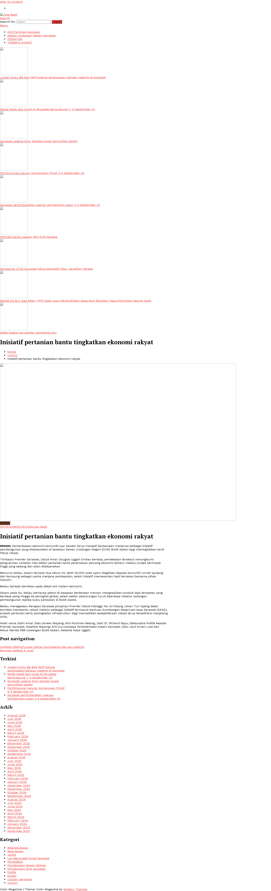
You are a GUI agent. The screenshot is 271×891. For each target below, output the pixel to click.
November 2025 (18, 747)
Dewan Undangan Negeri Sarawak (31, 35)
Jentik (11, 855)
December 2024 (18, 785)
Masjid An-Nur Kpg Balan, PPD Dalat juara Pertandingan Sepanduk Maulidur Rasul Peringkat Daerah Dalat (75, 300)
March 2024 (15, 817)
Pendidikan (15, 862)
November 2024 (18, 789)
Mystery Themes (75, 889)
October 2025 (16, 750)
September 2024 (19, 796)
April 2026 (14, 729)
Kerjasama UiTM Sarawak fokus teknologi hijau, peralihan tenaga (46, 269)
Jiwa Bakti (40, 526)
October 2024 (17, 792)
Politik (11, 872)
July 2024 (14, 803)
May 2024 (14, 810)
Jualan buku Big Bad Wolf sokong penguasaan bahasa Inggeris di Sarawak (53, 77)
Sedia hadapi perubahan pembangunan (28, 332)
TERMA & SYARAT (19, 42)
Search (5, 18)
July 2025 (14, 761)
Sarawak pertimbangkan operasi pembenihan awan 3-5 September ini (50, 205)
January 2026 (17, 740)
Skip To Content (11, 2)
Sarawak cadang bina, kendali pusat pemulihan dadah (39, 141)
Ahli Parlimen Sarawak (23, 32)
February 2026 (17, 736)
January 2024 (17, 824)
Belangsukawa (17, 848)
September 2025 (19, 754)
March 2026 (15, 733)
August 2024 (16, 799)
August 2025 (16, 757)
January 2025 (17, 782)
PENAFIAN (14, 39)
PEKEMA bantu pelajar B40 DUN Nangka (29, 237)
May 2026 (14, 726)
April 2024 (14, 813)
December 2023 (18, 827)
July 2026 (14, 719)
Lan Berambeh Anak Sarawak (28, 858)
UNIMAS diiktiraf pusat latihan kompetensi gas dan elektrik (42, 647)
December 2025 (18, 743)
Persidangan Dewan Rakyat (26, 865)
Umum (5, 523)
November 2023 (18, 831)
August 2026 (16, 715)
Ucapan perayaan (19, 879)
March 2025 (15, 775)
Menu (4, 25)
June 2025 (14, 764)
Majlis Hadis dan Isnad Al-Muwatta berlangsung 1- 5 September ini (47, 109)
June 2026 (14, 722)
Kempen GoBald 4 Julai (16, 650)
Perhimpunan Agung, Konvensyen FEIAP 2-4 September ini (42, 173)
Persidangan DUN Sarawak (26, 869)
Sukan (11, 876)
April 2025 (14, 771)
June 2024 (14, 806)
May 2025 (14, 768)
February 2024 (17, 820)
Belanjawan (15, 851)
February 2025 (17, 778)
